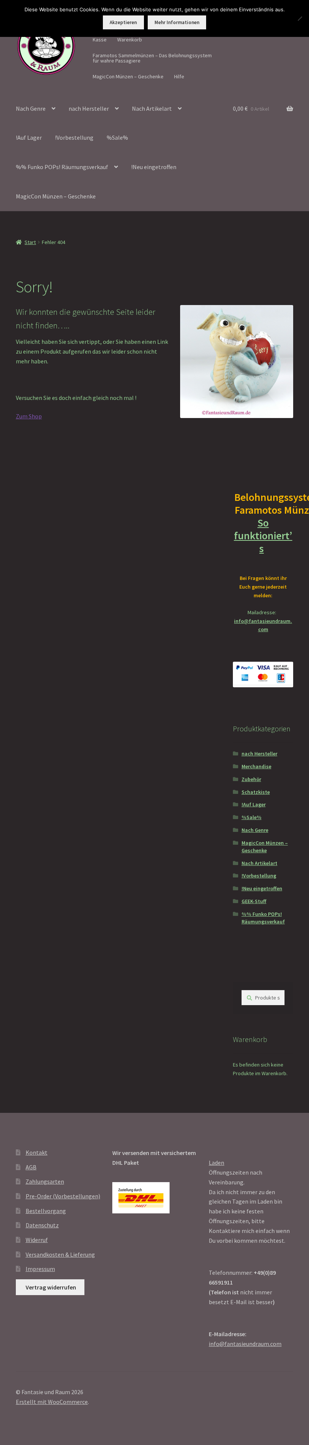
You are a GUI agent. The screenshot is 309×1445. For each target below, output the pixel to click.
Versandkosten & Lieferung (60, 1254)
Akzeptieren (123, 22)
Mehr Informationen (176, 22)
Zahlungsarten (45, 1181)
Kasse (100, 39)
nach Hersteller (89, 108)
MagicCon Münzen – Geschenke (128, 76)
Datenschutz (42, 1225)
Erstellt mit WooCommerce (52, 1401)
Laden (216, 1162)
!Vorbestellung (74, 137)
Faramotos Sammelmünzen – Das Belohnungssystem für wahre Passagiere (152, 58)
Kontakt (36, 1152)
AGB (31, 1167)
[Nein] (299, 18)
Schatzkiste (256, 792)
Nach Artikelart (152, 108)
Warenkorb (129, 39)
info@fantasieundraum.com (245, 1343)
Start (30, 242)
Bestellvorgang (46, 1211)
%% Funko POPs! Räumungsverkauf (62, 167)
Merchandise (256, 766)
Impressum (40, 1269)
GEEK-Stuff (254, 901)
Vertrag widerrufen (51, 1287)
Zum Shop (29, 416)
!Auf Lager (29, 137)
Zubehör (251, 779)
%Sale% (117, 137)
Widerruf (37, 1240)
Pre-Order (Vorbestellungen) (63, 1196)
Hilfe (179, 76)
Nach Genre (31, 108)
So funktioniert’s (263, 535)
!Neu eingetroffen (153, 167)
